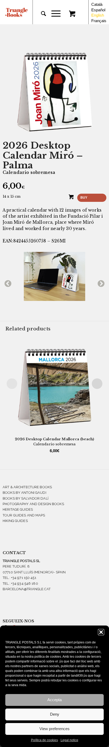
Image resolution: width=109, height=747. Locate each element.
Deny (54, 714)
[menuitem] (41, 14)
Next (99, 282)
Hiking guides (15, 521)
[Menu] (53, 14)
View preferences (54, 728)
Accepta (54, 699)
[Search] (41, 14)
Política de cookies (44, 740)
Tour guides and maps (24, 515)
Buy (83, 197)
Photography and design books (33, 504)
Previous (6, 282)
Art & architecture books (27, 487)
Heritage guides (18, 509)
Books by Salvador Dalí (25, 498)
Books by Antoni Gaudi (24, 493)
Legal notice (69, 740)
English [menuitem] (97, 15)
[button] (101, 632)
